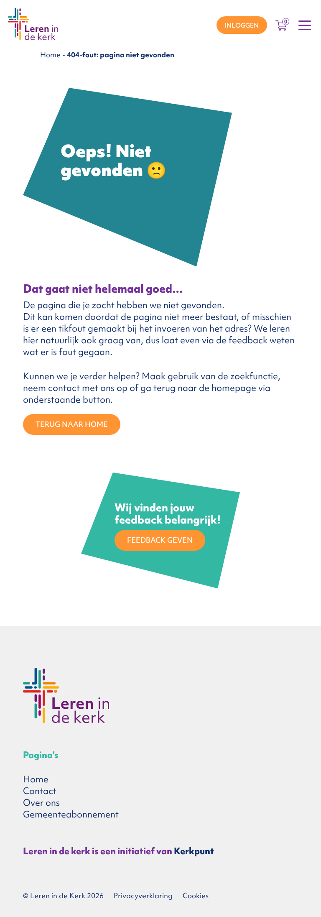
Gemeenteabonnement (71, 814)
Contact (39, 791)
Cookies (196, 895)
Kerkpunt (194, 851)
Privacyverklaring (143, 895)
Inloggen (242, 25)
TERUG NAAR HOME (72, 424)
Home (50, 54)
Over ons (41, 803)
